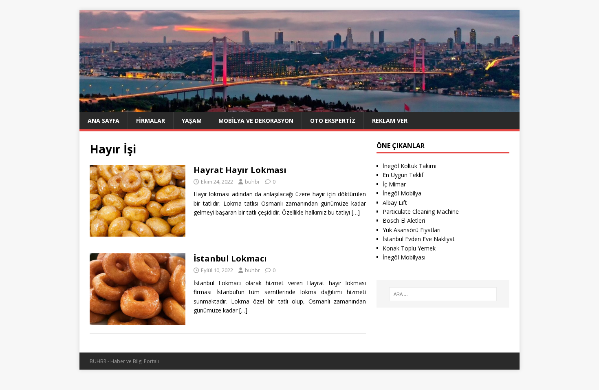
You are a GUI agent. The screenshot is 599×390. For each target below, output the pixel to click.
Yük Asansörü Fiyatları (411, 230)
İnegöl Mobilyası (404, 257)
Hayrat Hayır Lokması (240, 169)
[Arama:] (443, 294)
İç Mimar (394, 184)
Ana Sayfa (103, 120)
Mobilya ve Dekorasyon (255, 120)
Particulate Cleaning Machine (421, 211)
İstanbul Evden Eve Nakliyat (419, 239)
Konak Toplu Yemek (409, 248)
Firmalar (150, 120)
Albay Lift (395, 202)
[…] (356, 212)
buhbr (252, 181)
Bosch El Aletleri (404, 220)
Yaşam (192, 120)
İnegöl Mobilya (402, 193)
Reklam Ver (389, 120)
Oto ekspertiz (332, 120)
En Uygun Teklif (403, 175)
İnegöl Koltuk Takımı (409, 166)
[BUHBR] (299, 107)
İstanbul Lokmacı (230, 258)
